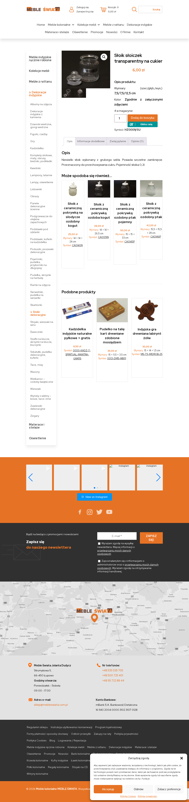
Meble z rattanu (113, 25)
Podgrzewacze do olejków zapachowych (41, 219)
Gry (32, 141)
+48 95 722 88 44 (113, 680)
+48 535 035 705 (112, 670)
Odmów (138, 789)
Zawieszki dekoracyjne (37, 407)
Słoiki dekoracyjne (38, 313)
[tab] (69, 141)
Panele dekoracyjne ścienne (37, 206)
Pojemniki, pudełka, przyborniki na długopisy (38, 263)
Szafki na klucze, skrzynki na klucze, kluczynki (41, 341)
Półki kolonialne (36, 767)
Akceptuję (108, 789)
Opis (69, 141)
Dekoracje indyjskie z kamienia (36, 114)
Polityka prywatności (147, 796)
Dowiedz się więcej (73, 259)
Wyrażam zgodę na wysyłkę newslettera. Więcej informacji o (116, 548)
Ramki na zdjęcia (40, 285)
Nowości (111, 32)
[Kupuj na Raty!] (143, 126)
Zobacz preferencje (169, 789)
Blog (52, 740)
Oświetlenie (80, 32)
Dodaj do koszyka (142, 117)
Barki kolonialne (80, 753)
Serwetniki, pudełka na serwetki (37, 295)
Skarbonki (36, 305)
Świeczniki (36, 332)
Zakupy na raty (102, 733)
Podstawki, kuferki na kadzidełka (41, 240)
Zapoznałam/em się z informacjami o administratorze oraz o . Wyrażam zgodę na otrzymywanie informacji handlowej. (128, 566)
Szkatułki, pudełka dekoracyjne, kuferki (41, 354)
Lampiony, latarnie (41, 175)
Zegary (34, 415)
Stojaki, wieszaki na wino (41, 323)
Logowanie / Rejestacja (72, 740)
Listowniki (36, 189)
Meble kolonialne (59, 25)
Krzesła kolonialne (37, 760)
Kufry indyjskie (59, 760)
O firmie (125, 32)
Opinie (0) (137, 141)
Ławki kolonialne (80, 760)
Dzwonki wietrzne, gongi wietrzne (41, 125)
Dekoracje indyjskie (139, 25)
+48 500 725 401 (112, 675)
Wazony (35, 371)
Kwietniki (35, 168)
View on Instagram (96, 496)
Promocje (97, 32)
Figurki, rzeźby (38, 134)
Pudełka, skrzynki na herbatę (40, 276)
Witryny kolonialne (37, 773)
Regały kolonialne (58, 767)
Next (106, 69)
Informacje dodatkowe (91, 141)
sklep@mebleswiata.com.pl (51, 704)
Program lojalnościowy (108, 727)
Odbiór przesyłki (81, 733)
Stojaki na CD (80, 767)
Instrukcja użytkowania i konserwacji (71, 727)
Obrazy (34, 196)
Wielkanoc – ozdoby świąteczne (41, 380)
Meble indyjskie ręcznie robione (40, 58)
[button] (181, 758)
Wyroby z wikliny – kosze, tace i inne (40, 397)
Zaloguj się (82, 7)
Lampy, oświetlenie (41, 182)
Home (41, 25)
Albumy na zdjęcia (41, 104)
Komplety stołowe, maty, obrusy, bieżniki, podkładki (41, 158)
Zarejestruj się (84, 11)
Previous (65, 69)
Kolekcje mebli (87, 25)
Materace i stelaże (57, 32)
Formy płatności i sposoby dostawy (47, 733)
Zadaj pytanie (118, 141)
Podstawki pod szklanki (39, 230)
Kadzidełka (37, 148)
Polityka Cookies (128, 796)
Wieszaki (35, 388)
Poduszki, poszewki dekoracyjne (42, 250)
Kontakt (139, 32)
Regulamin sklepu (37, 727)
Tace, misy (36, 364)
